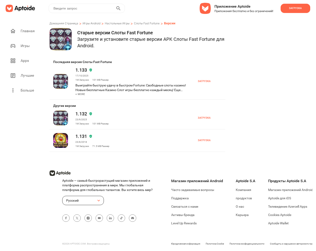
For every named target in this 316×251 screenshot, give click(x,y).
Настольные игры (117, 23)
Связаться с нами (184, 206)
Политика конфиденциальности (246, 243)
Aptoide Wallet (278, 223)
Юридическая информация (185, 243)
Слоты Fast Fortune (147, 23)
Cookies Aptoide (279, 215)
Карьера (242, 215)
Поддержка (180, 198)
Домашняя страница (64, 23)
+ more (80, 94)
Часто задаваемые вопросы (192, 190)
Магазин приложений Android (290, 190)
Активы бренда (183, 215)
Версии (169, 23)
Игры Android (91, 23)
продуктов (244, 198)
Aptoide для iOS (279, 198)
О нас (240, 206)
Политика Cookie (215, 243)
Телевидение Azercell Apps (287, 206)
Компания (243, 190)
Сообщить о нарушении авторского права (293, 243)
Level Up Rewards (184, 223)
